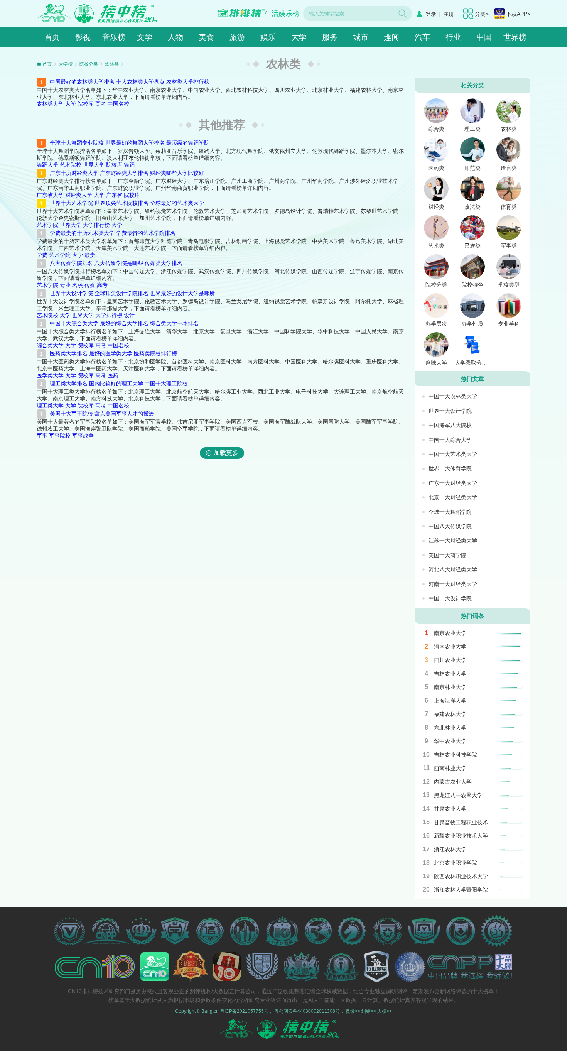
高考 (100, 104)
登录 (430, 14)
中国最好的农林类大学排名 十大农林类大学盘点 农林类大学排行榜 (129, 82)
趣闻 (391, 37)
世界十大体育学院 (450, 468)
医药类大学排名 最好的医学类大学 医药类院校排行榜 (113, 353)
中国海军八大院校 (450, 425)
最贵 (89, 255)
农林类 (112, 64)
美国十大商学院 (447, 555)
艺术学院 (47, 225)
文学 (144, 37)
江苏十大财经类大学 (453, 540)
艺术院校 (70, 165)
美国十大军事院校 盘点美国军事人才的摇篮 (102, 414)
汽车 (422, 37)
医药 (113, 375)
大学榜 (66, 64)
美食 (206, 37)
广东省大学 (50, 195)
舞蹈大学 (47, 165)
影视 (83, 37)
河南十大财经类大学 (453, 584)
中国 (484, 37)
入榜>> (384, 1011)
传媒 (89, 285)
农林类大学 (50, 104)
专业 (65, 285)
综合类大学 (50, 345)
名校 (77, 285)
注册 (448, 14)
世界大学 (94, 165)
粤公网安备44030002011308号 (307, 1011)
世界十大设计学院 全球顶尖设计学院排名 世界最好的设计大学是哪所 (132, 293)
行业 (453, 37)
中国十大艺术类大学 (453, 454)
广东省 (114, 195)
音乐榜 (113, 37)
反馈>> (353, 1011)
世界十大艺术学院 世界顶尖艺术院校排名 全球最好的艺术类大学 (127, 203)
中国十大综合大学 (450, 440)
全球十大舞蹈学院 (450, 512)
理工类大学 (50, 405)
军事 (42, 436)
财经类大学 (78, 195)
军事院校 (60, 436)
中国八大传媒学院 (450, 526)
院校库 (86, 104)
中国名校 (118, 104)
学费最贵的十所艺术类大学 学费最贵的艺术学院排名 (113, 233)
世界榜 (514, 37)
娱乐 (268, 37)
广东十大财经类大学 (453, 483)
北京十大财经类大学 (453, 497)
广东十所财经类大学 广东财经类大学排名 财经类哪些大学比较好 (127, 173)
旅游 (237, 37)
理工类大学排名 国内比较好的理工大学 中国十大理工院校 (119, 383)
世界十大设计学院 (450, 411)
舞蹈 (129, 165)
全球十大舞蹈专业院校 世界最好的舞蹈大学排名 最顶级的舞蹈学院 (129, 143)
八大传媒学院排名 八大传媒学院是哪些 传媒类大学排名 (116, 263)
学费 (42, 255)
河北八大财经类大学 (453, 569)
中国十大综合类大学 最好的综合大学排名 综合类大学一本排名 (124, 323)
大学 (299, 37)
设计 (129, 315)
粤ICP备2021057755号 (244, 1011)
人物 (175, 37)
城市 (360, 37)
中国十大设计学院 (450, 598)
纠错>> (368, 1011)
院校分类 (88, 64)
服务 (330, 37)
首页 (52, 37)
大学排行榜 (96, 225)
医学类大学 (50, 375)
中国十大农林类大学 (453, 396)
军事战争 (83, 436)
